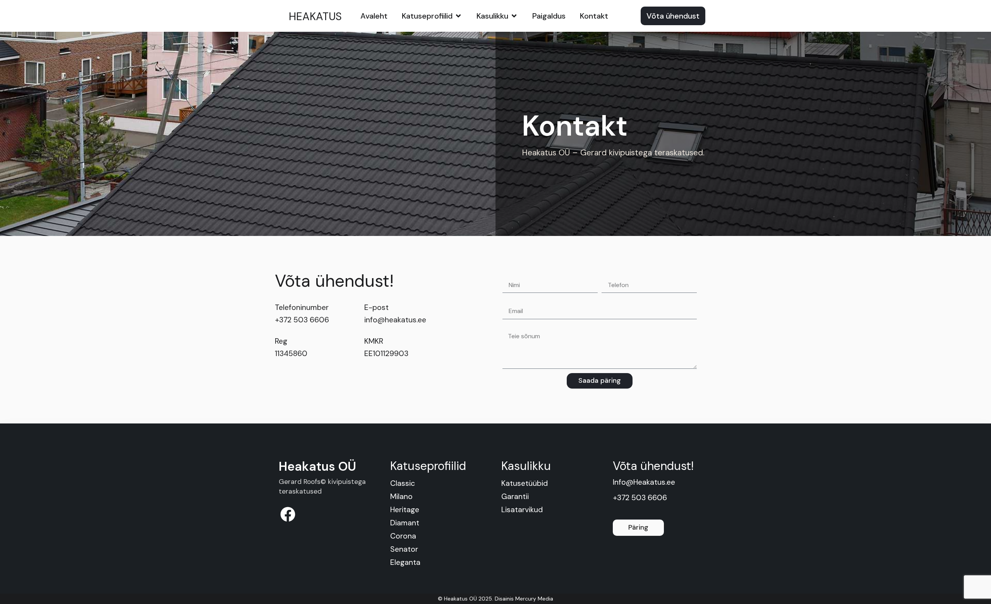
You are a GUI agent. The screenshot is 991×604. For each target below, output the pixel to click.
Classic (402, 483)
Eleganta (405, 562)
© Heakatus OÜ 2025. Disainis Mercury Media (495, 598)
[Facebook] (288, 514)
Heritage (404, 510)
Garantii (515, 496)
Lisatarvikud (522, 510)
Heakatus (315, 16)
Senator (404, 549)
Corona (403, 536)
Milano (401, 496)
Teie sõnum (520, 326)
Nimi (509, 274)
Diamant (404, 523)
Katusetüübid (524, 483)
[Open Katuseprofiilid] (458, 16)
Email (511, 300)
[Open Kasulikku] (514, 16)
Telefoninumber (626, 274)
